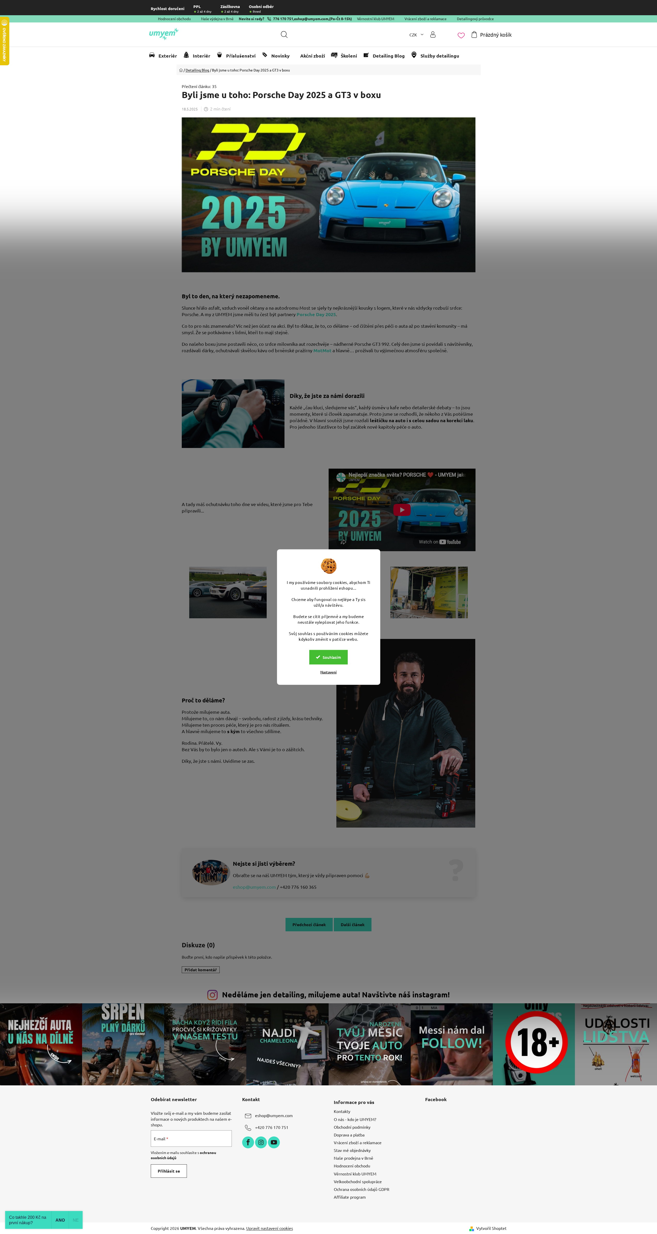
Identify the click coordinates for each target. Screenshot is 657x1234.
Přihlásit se (169, 1171)
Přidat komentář (201, 969)
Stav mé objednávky (352, 1150)
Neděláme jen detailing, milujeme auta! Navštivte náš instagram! (336, 994)
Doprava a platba (349, 1134)
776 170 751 (283, 18)
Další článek (353, 924)
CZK (413, 34)
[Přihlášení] (433, 34)
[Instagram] (261, 1142)
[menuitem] (165, 56)
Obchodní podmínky (352, 1126)
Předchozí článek (309, 924)
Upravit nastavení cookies (269, 1228)
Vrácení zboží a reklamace (426, 18)
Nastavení (328, 671)
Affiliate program (350, 1196)
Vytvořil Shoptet (491, 1228)
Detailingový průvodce (475, 18)
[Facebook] (248, 1142)
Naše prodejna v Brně (353, 1157)
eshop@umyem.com (311, 18)
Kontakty (342, 1111)
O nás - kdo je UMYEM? (355, 1119)
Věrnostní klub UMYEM (375, 18)
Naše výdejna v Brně (217, 18)
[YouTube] (274, 1142)
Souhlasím (332, 657)
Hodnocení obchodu (174, 18)
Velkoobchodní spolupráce (358, 1181)
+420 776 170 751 (271, 1127)
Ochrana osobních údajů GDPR (361, 1189)
